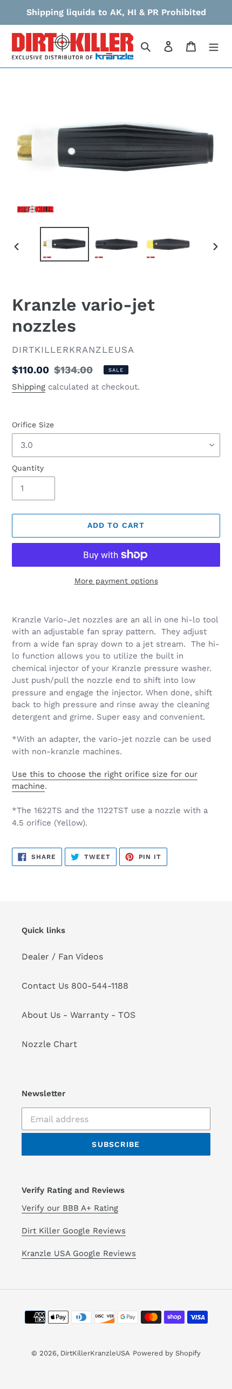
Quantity (28, 468)
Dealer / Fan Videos (62, 956)
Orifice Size (33, 424)
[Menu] (213, 46)
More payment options (116, 580)
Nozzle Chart (49, 1044)
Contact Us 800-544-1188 (75, 986)
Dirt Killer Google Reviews (74, 1231)
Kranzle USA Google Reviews (79, 1253)
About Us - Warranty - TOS (78, 1015)
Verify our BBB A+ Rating (70, 1208)
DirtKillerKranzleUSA (95, 1353)
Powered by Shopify (167, 1353)
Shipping (28, 387)
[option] (65, 244)
